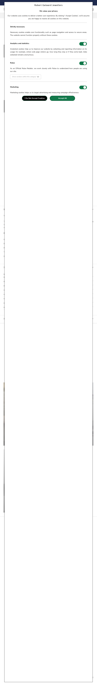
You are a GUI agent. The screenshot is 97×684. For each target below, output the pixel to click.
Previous (2, 80)
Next (95, 80)
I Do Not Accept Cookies (35, 98)
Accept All (62, 98)
